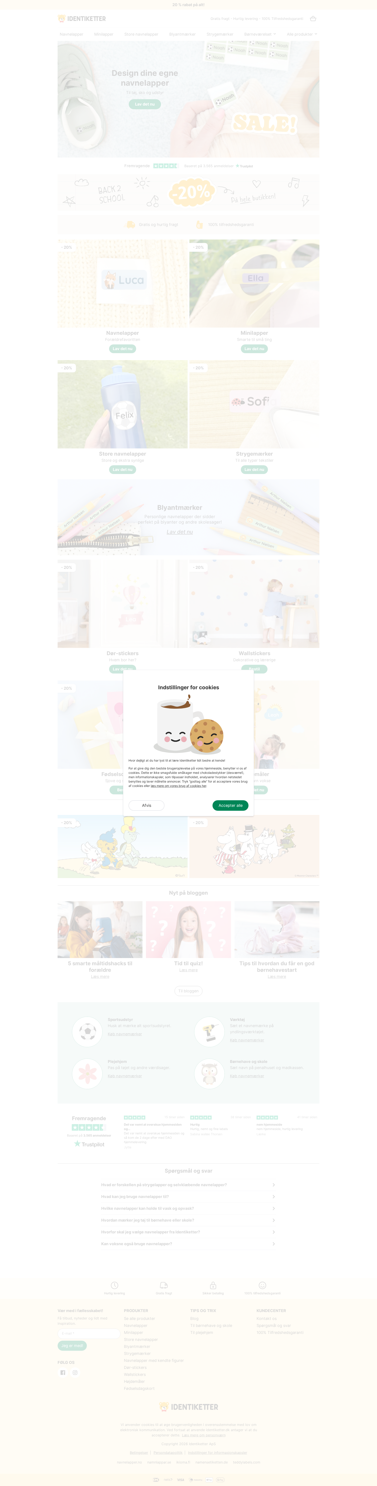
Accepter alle (231, 805)
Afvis (146, 805)
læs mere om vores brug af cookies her (178, 786)
